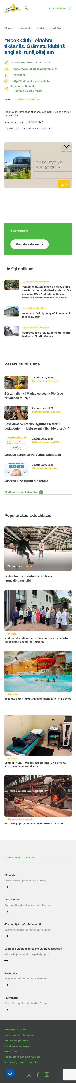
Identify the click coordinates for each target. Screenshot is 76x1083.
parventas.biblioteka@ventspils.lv (35, 68)
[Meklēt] (26, 8)
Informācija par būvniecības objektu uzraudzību (34, 823)
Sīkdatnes (11, 1051)
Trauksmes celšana (17, 1045)
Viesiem (30, 857)
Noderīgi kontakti (15, 1029)
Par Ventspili (12, 997)
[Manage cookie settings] (10, 1072)
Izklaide (28, 565)
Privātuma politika (16, 1040)
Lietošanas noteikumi (18, 1035)
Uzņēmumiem (12, 857)
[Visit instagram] (47, 1074)
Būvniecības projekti (21, 819)
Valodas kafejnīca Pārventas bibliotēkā (32, 454)
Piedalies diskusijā (29, 244)
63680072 (19, 75)
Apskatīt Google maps (28, 90)
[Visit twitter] (29, 1074)
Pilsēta (12, 633)
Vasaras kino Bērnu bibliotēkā (26, 481)
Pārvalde (9, 875)
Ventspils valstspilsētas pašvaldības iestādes (33, 948)
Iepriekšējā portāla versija (21, 1062)
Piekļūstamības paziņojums (22, 1056)
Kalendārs (10, 973)
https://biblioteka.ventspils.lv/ (31, 81)
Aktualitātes (12, 899)
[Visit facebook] (38, 1074)
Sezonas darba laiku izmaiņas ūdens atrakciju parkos (37, 698)
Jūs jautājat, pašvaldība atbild (23, 924)
